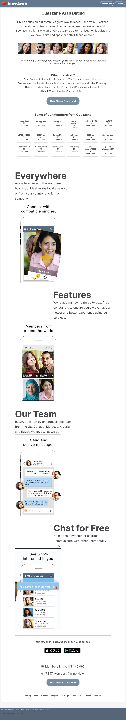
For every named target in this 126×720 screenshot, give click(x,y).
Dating (28, 696)
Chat (81, 696)
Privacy (35, 710)
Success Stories (7, 710)
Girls (74, 696)
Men (36, 696)
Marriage (65, 696)
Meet (88, 696)
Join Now (120, 4)
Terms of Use (44, 710)
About (28, 710)
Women (44, 696)
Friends (97, 696)
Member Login (107, 4)
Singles (54, 696)
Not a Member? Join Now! (63, 101)
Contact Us (20, 710)
